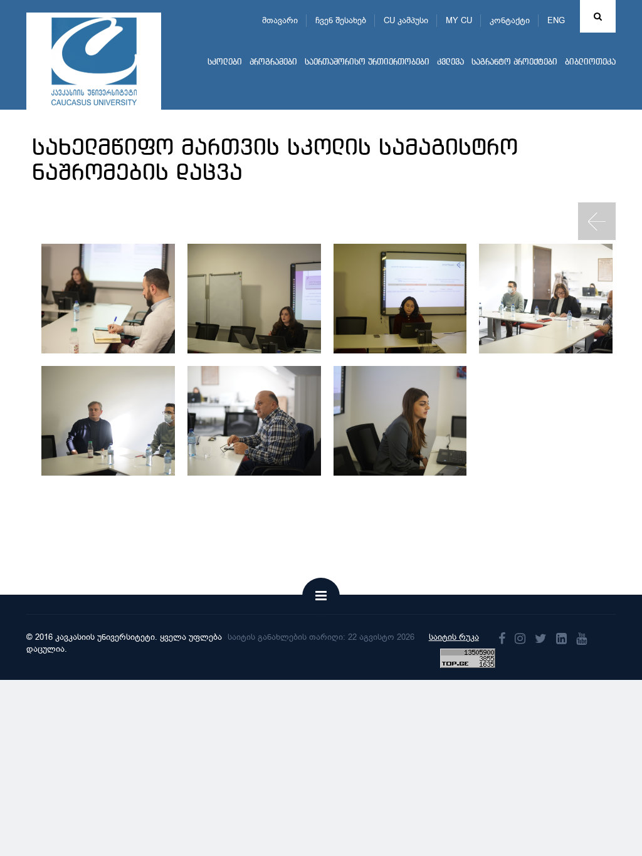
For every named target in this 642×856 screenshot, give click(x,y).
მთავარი (280, 20)
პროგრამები (273, 62)
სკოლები (225, 62)
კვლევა (450, 62)
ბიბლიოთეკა (590, 62)
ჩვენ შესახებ (340, 20)
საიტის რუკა (454, 637)
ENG (556, 20)
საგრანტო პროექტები (514, 62)
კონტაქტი (510, 20)
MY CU (459, 20)
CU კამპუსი (406, 20)
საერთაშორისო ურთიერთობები (367, 62)
